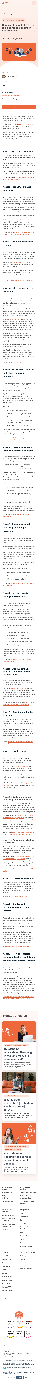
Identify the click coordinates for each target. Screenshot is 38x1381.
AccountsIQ (24, 1223)
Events (4, 1270)
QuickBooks (24, 1216)
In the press (6, 1266)
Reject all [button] (27, 1377)
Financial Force (25, 1236)
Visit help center (7, 1276)
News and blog (7, 1280)
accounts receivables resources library (21, 281)
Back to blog (8, 14)
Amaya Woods (12, 76)
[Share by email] (4, 85)
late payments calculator (15, 362)
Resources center (8, 1215)
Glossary (5, 1229)
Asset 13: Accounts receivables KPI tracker (14, 102)
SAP (21, 1232)
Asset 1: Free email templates (11, 95)
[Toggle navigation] (34, 3)
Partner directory (25, 1259)
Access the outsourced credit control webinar (17, 946)
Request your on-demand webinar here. (15, 896)
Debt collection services (28, 1192)
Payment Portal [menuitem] (7, 1192)
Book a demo (19, 107)
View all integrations (26, 1246)
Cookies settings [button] (11, 1377)
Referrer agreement (26, 1268)
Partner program (25, 1256)
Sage (21, 1220)
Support (4, 1273)
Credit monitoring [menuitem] (8, 1201)
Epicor (22, 1239)
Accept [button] (19, 1377)
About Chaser (6, 1256)
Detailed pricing (7, 1290)
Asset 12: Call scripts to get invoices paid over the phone (18, 99)
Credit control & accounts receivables (13, 20)
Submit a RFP (6, 1287)
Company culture (7, 1259)
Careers (4, 1263)
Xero (21, 1213)
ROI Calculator (6, 1283)
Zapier (22, 1243)
